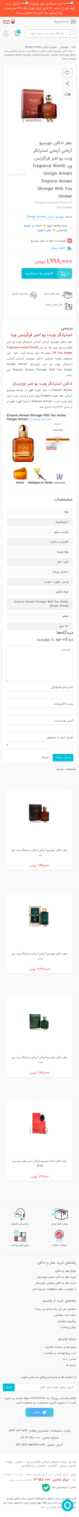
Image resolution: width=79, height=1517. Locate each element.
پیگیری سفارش (67, 1321)
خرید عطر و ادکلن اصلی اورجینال (56, 1277)
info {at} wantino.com (30, 1445)
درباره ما (71, 1365)
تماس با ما (69, 1359)
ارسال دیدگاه (63, 757)
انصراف (45, 757)
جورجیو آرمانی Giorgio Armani (45, 217)
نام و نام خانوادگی (62, 687)
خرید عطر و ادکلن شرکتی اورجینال (55, 1283)
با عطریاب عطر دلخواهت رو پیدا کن (54, 1289)
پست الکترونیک (63, 704)
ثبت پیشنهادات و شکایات (60, 1353)
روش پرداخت (68, 1327)
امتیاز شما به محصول (60, 738)
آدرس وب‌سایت (63, 721)
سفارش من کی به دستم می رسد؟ (55, 1309)
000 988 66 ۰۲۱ (30, 1438)
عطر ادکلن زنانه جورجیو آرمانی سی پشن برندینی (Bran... (39, 1163)
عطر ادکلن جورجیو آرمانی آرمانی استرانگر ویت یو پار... (39, 852)
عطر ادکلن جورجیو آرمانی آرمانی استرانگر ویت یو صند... (39, 956)
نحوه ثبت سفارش (65, 1315)
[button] (17, 33)
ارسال (8, 1387)
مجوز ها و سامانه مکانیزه (60, 1347)
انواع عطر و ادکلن (65, 1271)
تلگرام (36, 1412)
